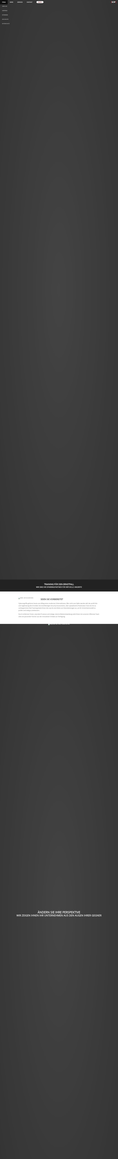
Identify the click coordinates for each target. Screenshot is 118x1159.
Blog (40, 2)
